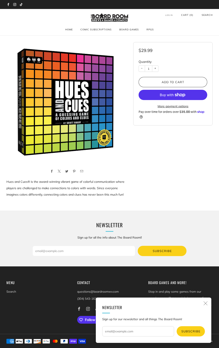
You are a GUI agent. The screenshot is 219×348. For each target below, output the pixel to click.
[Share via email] (81, 171)
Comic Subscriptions (96, 29)
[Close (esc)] (205, 303)
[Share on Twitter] (66, 171)
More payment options (173, 106)
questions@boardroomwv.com (98, 291)
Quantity (145, 62)
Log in (169, 15)
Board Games (129, 29)
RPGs (150, 29)
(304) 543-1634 (87, 299)
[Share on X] (59, 171)
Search (207, 14)
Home (69, 29)
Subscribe (190, 331)
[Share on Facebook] (51, 171)
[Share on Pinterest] (74, 171)
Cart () (187, 14)
